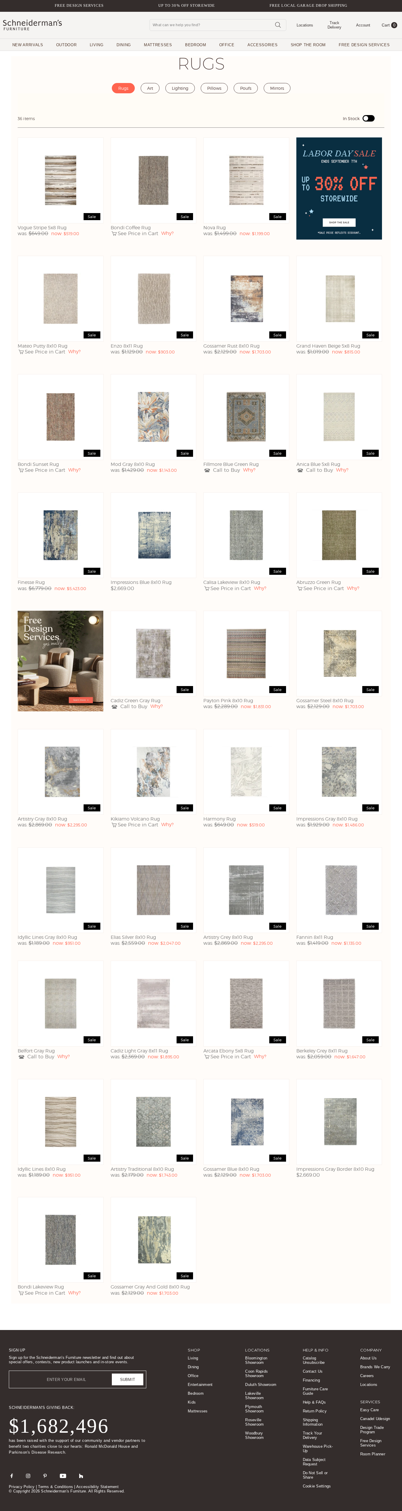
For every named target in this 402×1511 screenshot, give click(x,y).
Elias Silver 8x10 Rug (133, 937)
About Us (368, 1358)
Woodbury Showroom (254, 1435)
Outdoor (66, 45)
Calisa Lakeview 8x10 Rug (231, 582)
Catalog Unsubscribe (314, 1360)
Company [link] (371, 1350)
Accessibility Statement (97, 1487)
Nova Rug (214, 227)
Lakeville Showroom (254, 1395)
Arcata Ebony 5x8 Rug (228, 1051)
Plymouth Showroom (254, 1408)
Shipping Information (313, 1422)
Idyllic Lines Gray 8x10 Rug (47, 937)
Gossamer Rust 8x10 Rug (231, 346)
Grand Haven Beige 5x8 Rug (328, 346)
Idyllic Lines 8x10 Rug (42, 1169)
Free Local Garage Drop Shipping (308, 5)
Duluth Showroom (260, 1384)
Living (97, 45)
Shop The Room (308, 45)
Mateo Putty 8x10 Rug (42, 346)
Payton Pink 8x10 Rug (228, 700)
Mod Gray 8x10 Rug (133, 464)
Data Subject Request (314, 1461)
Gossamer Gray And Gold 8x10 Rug (150, 1287)
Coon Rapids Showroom (256, 1373)
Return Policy (315, 1411)
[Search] (278, 25)
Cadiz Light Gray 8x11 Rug (139, 1051)
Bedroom (195, 45)
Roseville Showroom (254, 1422)
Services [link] (370, 1401)
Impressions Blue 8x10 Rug (141, 582)
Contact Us (313, 1371)
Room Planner (372, 1454)
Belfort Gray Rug (36, 1051)
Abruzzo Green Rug (318, 582)
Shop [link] (194, 1350)
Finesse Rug (31, 582)
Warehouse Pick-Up (318, 1448)
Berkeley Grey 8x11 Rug (322, 1051)
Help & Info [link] (316, 1350)
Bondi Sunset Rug (38, 464)
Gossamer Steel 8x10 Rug (324, 700)
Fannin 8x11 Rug (314, 937)
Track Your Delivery (312, 1435)
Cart (389, 25)
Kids (192, 1402)
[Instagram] (28, 1475)
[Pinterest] (45, 1475)
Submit (127, 1379)
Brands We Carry (375, 1367)
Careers (367, 1376)
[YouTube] (63, 1475)
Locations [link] (257, 1350)
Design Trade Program (372, 1429)
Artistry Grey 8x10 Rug (228, 937)
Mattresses (158, 45)
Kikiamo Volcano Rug (135, 819)
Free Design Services (79, 5)
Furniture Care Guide (315, 1391)
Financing (311, 1380)
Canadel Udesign (375, 1419)
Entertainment (200, 1384)
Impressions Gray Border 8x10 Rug (335, 1169)
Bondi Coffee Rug (131, 227)
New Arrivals (27, 45)
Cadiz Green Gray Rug (135, 700)
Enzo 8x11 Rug (127, 346)
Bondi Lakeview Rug (41, 1287)
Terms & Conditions (55, 1487)
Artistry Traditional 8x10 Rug (142, 1169)
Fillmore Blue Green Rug (231, 464)
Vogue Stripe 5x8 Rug (42, 227)
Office (227, 45)
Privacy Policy (22, 1487)
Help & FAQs (314, 1402)
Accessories (262, 45)
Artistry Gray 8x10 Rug (42, 819)
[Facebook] (11, 1475)
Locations (368, 1384)
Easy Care (369, 1410)
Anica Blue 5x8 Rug (318, 464)
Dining (124, 45)
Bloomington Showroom (256, 1360)
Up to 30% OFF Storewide (186, 5)
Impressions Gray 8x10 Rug (327, 819)
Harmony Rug (219, 819)
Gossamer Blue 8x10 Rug (231, 1169)
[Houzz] (81, 1475)
